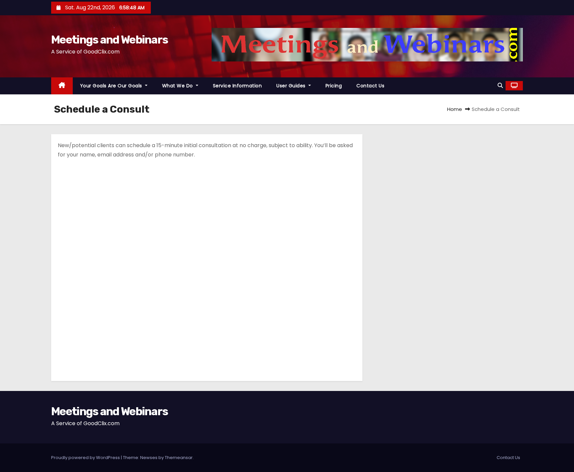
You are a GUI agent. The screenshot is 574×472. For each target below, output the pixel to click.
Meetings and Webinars (109, 40)
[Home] (62, 85)
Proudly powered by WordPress (86, 457)
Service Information (237, 85)
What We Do (178, 85)
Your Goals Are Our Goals (112, 85)
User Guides (291, 85)
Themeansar (179, 457)
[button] (500, 85)
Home (454, 109)
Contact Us (370, 85)
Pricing (334, 85)
